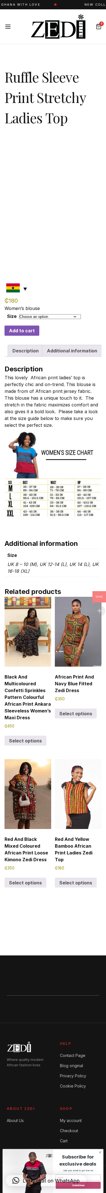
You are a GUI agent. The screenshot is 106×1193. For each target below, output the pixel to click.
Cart (64, 1140)
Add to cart (22, 330)
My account (71, 1120)
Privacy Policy (73, 1075)
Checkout (69, 1130)
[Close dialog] (100, 1152)
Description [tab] (25, 351)
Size (12, 316)
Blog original (71, 1065)
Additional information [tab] (72, 351)
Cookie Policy (73, 1086)
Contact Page (72, 1055)
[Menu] (8, 26)
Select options (25, 741)
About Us (15, 1120)
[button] (46, 1180)
